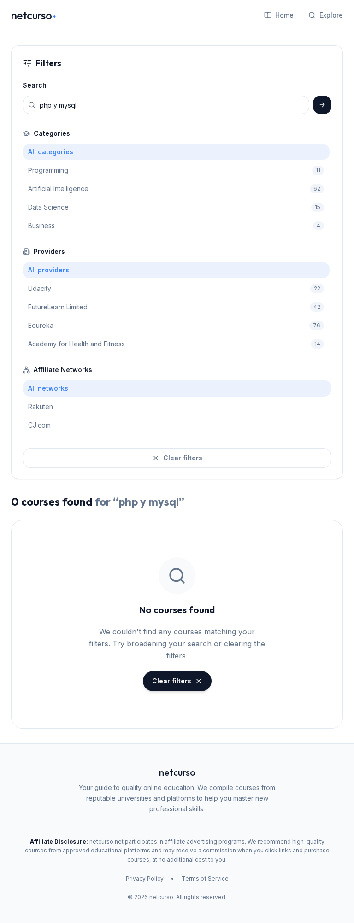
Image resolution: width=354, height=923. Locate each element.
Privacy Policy (145, 878)
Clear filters (182, 458)
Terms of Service (205, 878)
